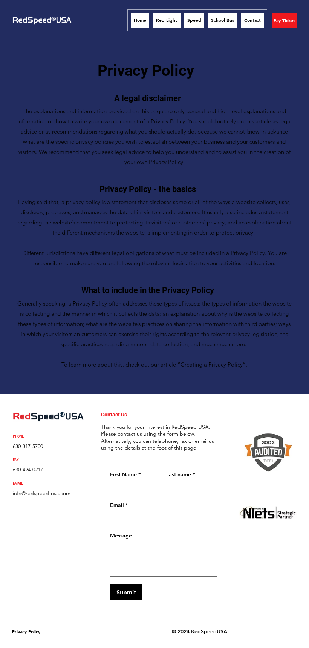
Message (121, 536)
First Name (125, 474)
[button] (284, 20)
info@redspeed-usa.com (41, 493)
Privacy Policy (26, 631)
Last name (180, 474)
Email (119, 505)
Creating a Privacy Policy (212, 364)
